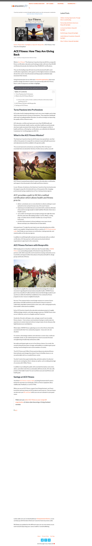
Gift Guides (49, 3)
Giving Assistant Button (43, 518)
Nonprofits (71, 3)
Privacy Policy (45, 536)
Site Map (52, 536)
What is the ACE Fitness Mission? (24, 96)
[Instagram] (49, 540)
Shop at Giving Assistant (37, 3)
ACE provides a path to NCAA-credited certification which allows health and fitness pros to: (35, 100)
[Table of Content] (53, 92)
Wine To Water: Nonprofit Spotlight (69, 41)
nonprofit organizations (42, 79)
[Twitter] (42, 540)
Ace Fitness (21, 62)
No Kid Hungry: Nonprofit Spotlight (69, 33)
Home (15, 44)
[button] (29, 8)
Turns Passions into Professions (24, 94)
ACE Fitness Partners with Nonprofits (26, 103)
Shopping (61, 3)
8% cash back (27, 392)
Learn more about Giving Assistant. (35, 13)
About (39, 536)
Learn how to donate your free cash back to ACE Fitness (30, 88)
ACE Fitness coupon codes (26, 380)
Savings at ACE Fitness (22, 105)
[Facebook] (45, 540)
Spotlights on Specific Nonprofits (34, 44)
